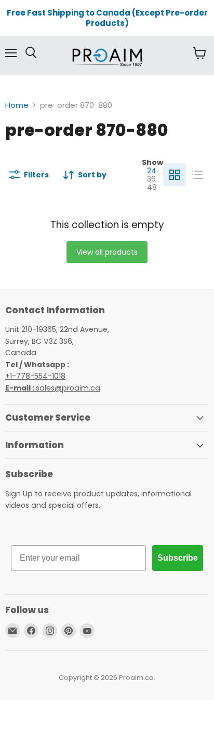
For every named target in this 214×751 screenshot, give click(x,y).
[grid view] (174, 174)
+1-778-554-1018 (35, 376)
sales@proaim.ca (52, 388)
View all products (107, 252)
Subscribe (177, 557)
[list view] (197, 174)
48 (152, 187)
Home (17, 105)
